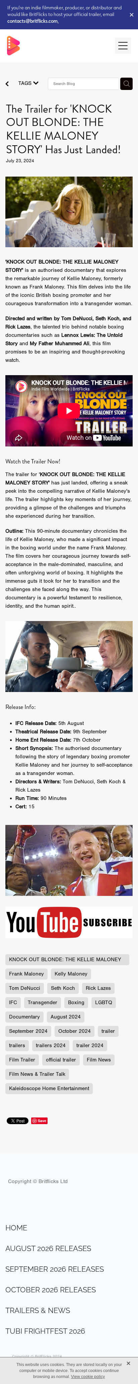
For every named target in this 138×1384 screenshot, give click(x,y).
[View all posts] (7, 85)
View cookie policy (88, 1376)
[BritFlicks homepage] (58, 45)
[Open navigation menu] (123, 46)
